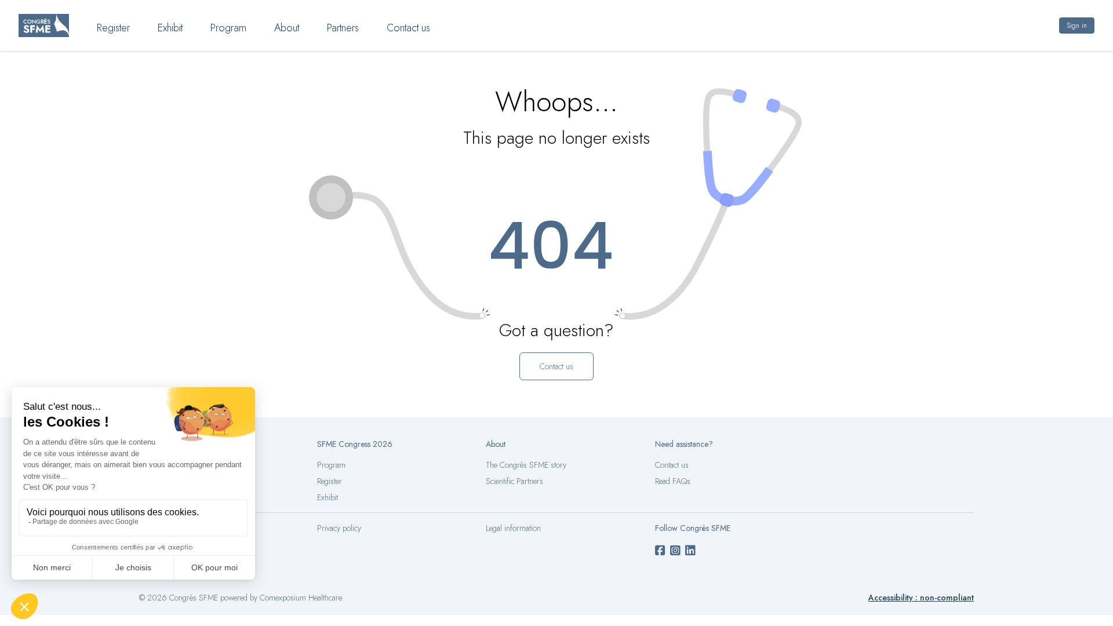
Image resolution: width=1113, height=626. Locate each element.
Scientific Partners (514, 481)
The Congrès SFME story (526, 465)
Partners (343, 27)
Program (228, 27)
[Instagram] (675, 551)
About (286, 27)
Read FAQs (672, 481)
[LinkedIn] (690, 551)
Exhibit (170, 27)
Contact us (408, 27)
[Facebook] (660, 551)
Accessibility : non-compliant (921, 597)
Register (113, 27)
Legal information (513, 528)
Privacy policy (339, 528)
